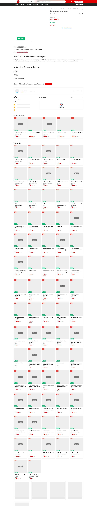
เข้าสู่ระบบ (79, 1)
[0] (72, 2)
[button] (79, 4)
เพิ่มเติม (49, 83)
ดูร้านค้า (77, 90)
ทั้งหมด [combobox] (72, 97)
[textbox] (48, 77)
